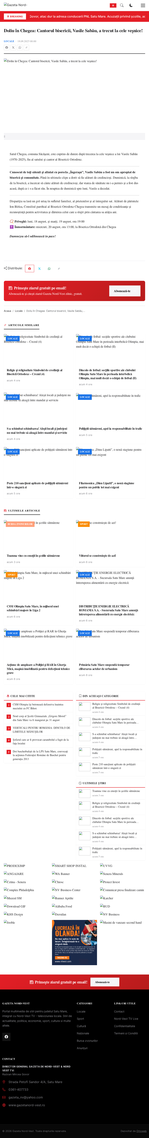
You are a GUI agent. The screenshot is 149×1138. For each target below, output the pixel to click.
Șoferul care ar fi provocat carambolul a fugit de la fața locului (41, 741)
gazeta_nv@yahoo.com (26, 1097)
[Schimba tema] (131, 5)
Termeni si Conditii (126, 1033)
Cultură (81, 1026)
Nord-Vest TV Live (126, 1018)
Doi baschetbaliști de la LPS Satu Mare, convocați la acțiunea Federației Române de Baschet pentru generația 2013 (40, 755)
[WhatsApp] (20, 47)
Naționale (83, 1033)
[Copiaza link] (26, 47)
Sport (80, 1018)
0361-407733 (18, 1089)
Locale (9, 41)
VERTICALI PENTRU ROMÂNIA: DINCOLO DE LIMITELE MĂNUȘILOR (41, 729)
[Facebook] (6, 47)
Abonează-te (122, 291)
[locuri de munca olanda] (74, 942)
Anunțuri (82, 1048)
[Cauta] (122, 5)
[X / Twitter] (13, 47)
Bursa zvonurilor (87, 1040)
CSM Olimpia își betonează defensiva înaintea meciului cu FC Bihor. (38, 706)
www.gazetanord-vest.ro (27, 1105)
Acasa (7, 310)
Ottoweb (141, 1131)
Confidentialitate (124, 1026)
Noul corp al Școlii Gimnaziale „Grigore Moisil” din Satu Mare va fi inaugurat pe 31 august (39, 718)
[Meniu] (141, 5)
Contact (119, 1011)
